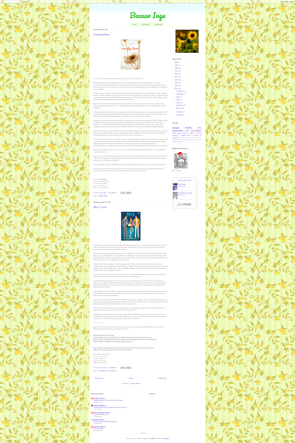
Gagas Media (103, 196)
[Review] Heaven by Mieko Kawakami (105, 421)
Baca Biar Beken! (99, 427)
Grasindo (175, 137)
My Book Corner (99, 398)
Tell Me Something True (100, 414)
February (180, 112)
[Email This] (121, 193)
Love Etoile (181, 184)
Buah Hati (188, 137)
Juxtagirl (152, 438)
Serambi (199, 139)
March (179, 103)
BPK (182, 137)
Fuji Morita (182, 194)
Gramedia (102, 371)
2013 (176, 83)
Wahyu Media (177, 141)
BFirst (192, 133)
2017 (176, 71)
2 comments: (112, 367)
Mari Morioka (183, 186)
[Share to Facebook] (128, 193)
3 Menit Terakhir (98, 429)
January (179, 115)
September (180, 94)
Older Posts (163, 378)
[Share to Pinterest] (130, 193)
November (180, 91)
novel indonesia (111, 371)
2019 (176, 65)
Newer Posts (99, 378)
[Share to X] (126, 193)
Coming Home (101, 34)
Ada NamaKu (145, 24)
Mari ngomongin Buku (101, 413)
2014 (176, 80)
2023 (176, 62)
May (178, 97)
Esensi (196, 135)
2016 (176, 74)
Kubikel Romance (99, 405)
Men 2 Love (100, 207)
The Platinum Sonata (185, 193)
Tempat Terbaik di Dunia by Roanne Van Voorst (108, 400)
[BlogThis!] (123, 193)
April (178, 100)
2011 (176, 88)
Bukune (195, 137)
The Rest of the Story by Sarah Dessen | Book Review (110, 407)
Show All (143, 433)
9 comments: (112, 193)
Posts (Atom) (135, 383)
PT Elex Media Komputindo (187, 139)
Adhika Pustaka (182, 133)
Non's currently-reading (184, 180)
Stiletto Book (185, 135)
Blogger (166, 438)
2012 (176, 85)
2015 (176, 77)
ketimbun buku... (99, 420)
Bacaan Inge (147, 15)
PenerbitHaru (196, 131)
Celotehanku (158, 24)
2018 (176, 68)
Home (134, 24)
